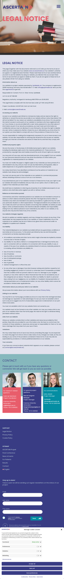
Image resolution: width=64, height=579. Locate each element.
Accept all (32, 564)
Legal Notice (9, 89)
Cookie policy (24, 576)
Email (4, 492)
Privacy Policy (32, 576)
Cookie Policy (7, 438)
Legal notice (40, 576)
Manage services (6, 559)
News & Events (7, 456)
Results (5, 463)
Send (34, 518)
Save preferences (32, 573)
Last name (5, 500)
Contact (5, 466)
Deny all (32, 568)
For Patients (6, 459)
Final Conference (8, 453)
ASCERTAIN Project (9, 450)
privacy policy (25, 526)
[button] (61, 529)
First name (6, 509)
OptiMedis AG (37, 85)
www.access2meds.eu (36, 71)
